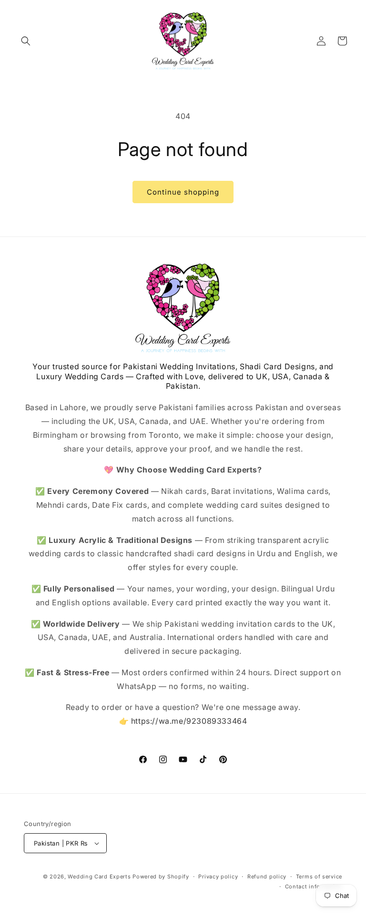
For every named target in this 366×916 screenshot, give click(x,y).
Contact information (313, 886)
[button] (25, 40)
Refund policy (266, 876)
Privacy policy (218, 876)
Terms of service (319, 876)
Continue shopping (183, 192)
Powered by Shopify (160, 876)
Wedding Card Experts (99, 876)
